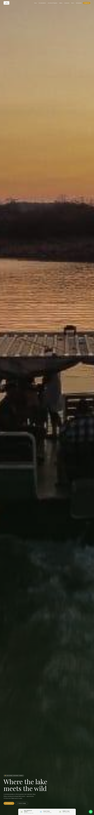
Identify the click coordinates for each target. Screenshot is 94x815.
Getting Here (79, 3)
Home (35, 3)
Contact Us (86, 3)
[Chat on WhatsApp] (90, 811)
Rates (72, 3)
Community (66, 3)
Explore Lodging (22, 803)
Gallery (60, 3)
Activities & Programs (52, 3)
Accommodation (42, 3)
